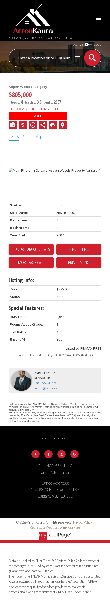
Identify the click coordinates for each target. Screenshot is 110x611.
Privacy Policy (82, 522)
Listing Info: (21, 280)
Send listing (78, 249)
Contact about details (31, 249)
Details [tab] (14, 136)
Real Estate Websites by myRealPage (55, 527)
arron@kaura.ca (46, 388)
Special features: (26, 307)
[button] (35, 454)
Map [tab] (38, 136)
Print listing (79, 262)
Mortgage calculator (31, 262)
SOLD (97, 44)
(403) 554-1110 (45, 383)
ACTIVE (78, 44)
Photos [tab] (27, 136)
